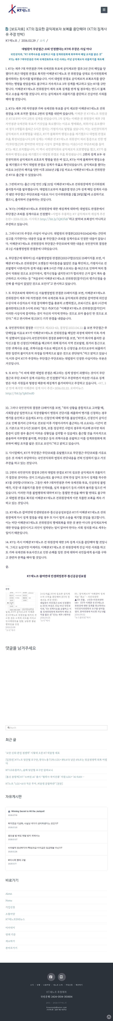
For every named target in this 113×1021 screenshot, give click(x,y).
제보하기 (10, 941)
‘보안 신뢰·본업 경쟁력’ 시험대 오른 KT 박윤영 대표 (33, 753)
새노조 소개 (58, 985)
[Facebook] (51, 977)
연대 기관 (11, 934)
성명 (38, 985)
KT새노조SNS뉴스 (15, 919)
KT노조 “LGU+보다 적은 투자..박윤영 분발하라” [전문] (34, 783)
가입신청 (10, 907)
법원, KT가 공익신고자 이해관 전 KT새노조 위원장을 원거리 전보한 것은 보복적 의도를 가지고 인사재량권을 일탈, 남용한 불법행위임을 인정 (21, 618)
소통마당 (10, 914)
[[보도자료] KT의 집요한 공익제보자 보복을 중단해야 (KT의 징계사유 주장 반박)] (57, 607)
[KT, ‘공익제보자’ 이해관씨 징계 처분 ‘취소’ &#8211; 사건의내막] (92, 605)
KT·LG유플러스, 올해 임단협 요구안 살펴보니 (29, 770)
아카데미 (10, 927)
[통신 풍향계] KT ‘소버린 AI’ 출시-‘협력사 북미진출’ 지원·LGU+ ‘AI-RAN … (45, 776)
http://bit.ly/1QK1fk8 (54, 219)
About (9, 893)
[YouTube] (62, 977)
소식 (42, 41)
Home (9, 900)
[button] (104, 10)
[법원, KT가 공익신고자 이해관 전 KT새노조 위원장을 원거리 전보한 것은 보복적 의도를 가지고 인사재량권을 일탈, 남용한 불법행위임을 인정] (21, 601)
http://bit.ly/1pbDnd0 (20, 393)
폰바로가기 (11, 948)
